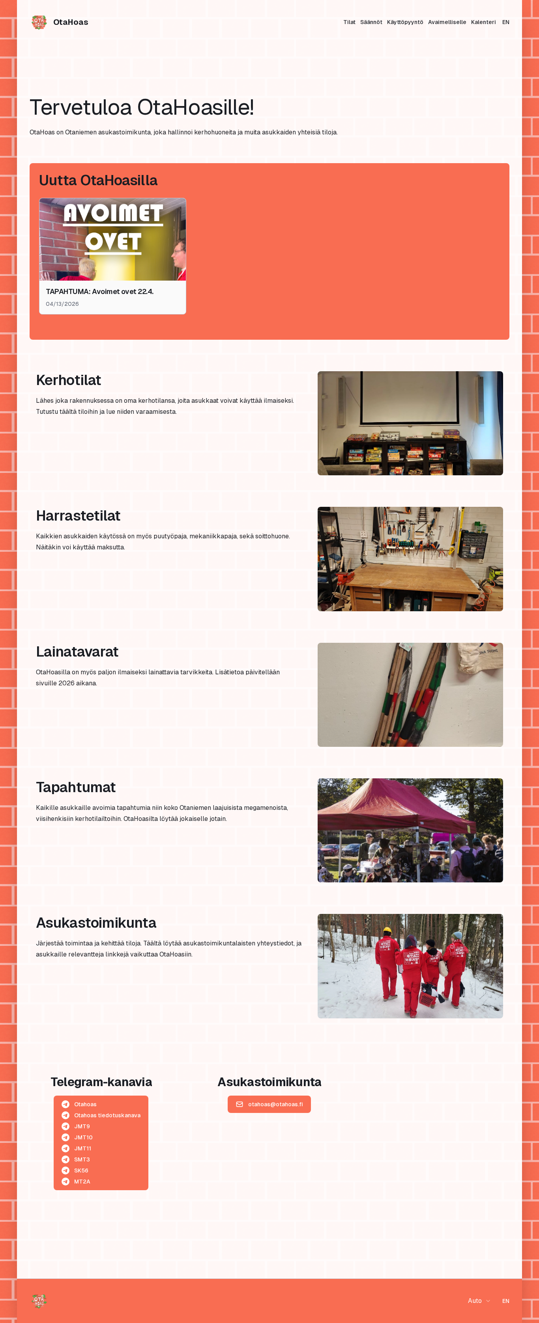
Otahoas (85, 1104)
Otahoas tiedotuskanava (107, 1115)
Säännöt (371, 22)
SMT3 (82, 1159)
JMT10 (83, 1137)
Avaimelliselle (447, 22)
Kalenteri (483, 22)
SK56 (81, 1170)
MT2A (82, 1181)
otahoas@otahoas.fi (275, 1104)
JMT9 (82, 1126)
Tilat (349, 22)
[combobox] (479, 1301)
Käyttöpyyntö (405, 22)
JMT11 (82, 1148)
